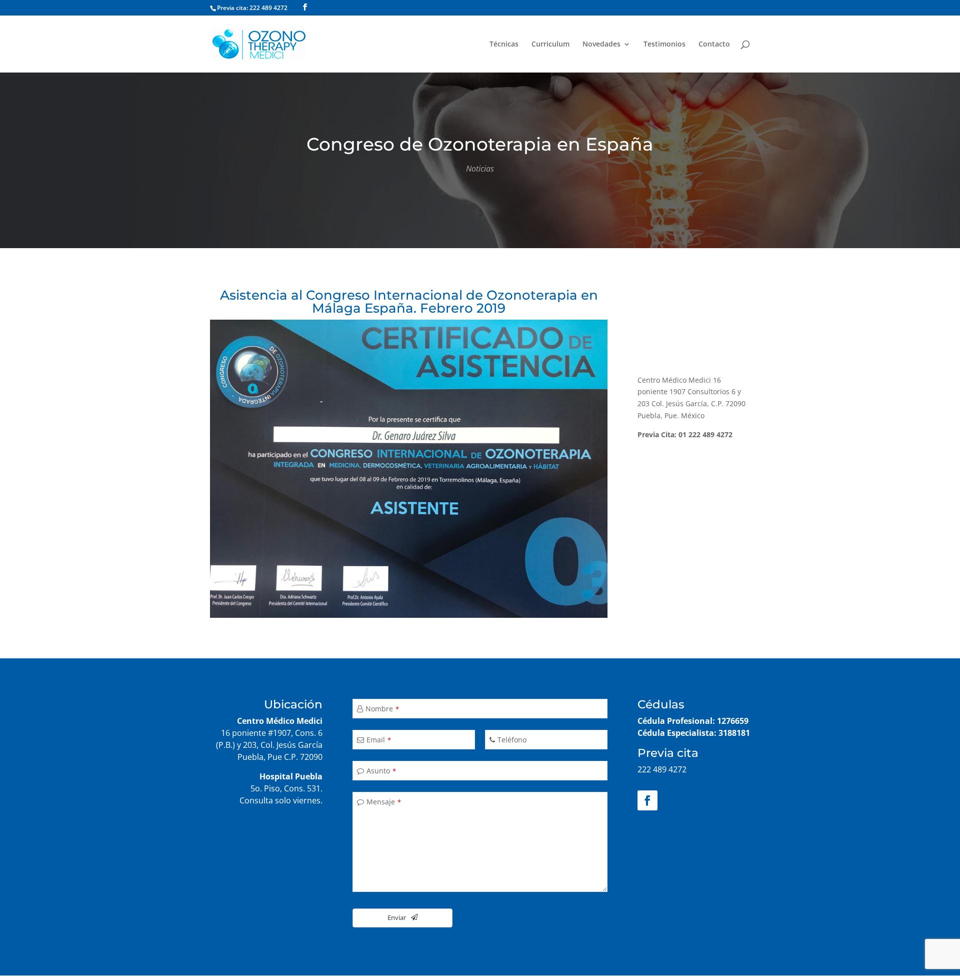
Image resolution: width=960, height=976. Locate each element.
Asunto (381, 770)
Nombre (382, 708)
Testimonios (665, 45)
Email (378, 739)
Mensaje (383, 801)
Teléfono (512, 739)
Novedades (601, 45)
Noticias (480, 168)
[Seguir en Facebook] (648, 800)
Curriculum (551, 45)
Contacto (714, 45)
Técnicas (504, 45)
